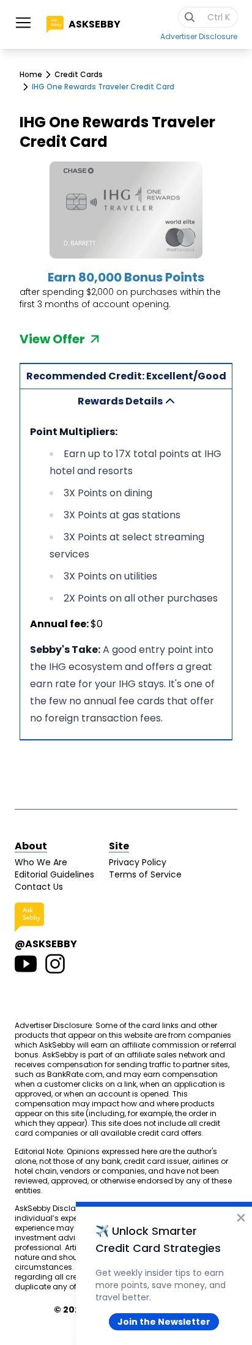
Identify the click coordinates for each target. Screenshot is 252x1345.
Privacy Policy (137, 862)
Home (31, 75)
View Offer (52, 339)
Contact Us (39, 887)
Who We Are (41, 862)
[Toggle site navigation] (23, 22)
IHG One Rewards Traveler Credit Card (103, 87)
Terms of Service (145, 874)
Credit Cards (78, 75)
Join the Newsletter (163, 1322)
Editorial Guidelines (54, 874)
